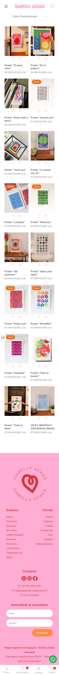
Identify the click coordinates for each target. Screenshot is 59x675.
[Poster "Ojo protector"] (16, 247)
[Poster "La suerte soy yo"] (43, 146)
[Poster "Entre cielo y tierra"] (16, 93)
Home (9, 517)
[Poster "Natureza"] (43, 198)
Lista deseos (22, 670)
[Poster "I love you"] (16, 146)
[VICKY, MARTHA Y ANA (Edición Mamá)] (43, 401)
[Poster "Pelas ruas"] (16, 299)
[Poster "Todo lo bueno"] (43, 349)
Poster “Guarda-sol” (42, 117)
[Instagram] (29, 578)
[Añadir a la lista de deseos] (13, 58)
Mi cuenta (11, 530)
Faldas (49, 526)
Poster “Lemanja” (15, 222)
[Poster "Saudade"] (16, 349)
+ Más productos (44, 544)
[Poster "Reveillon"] (43, 299)
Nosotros (11, 526)
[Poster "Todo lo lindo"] (16, 401)
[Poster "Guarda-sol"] (43, 93)
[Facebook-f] (35, 578)
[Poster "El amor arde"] (16, 41)
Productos (11, 521)
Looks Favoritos (14, 535)
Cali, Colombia (31, 595)
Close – (3, 337)
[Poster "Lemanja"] (16, 198)
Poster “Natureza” (41, 222)
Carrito (52, 670)
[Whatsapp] (23, 578)
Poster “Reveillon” (41, 323)
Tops (50, 535)
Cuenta (38, 672)
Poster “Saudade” (15, 373)
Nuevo (49, 517)
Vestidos (48, 539)
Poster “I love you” (15, 170)
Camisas (48, 521)
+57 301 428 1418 (31, 586)
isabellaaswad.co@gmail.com (31, 590)
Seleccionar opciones (20, 58)
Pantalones (47, 530)
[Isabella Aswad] (30, 6)
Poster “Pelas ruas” (16, 323)
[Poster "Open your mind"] (43, 247)
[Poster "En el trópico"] (43, 41)
